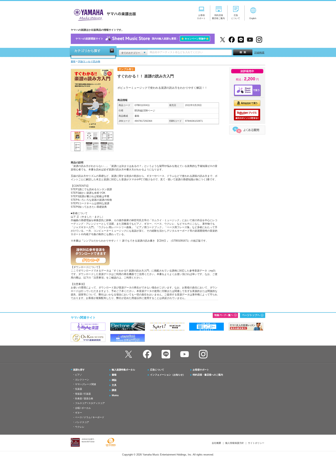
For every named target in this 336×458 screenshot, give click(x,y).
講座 (114, 390)
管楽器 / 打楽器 (83, 393)
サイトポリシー (256, 443)
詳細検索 (259, 52)
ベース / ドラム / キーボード (89, 417)
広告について (157, 369)
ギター (78, 412)
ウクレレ (79, 427)
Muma (115, 395)
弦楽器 (78, 389)
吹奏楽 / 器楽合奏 (84, 398)
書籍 (114, 374)
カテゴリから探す (87, 51)
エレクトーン (82, 379)
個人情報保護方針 (234, 443)
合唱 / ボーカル (83, 408)
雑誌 (114, 380)
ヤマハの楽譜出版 (104, 14)
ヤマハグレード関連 (85, 384)
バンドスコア (82, 422)
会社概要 (216, 443)
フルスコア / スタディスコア (90, 403)
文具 (114, 385)
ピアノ (78, 374)
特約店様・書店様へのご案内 (208, 374)
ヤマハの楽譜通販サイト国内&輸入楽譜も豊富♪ (142, 38)
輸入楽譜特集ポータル (123, 369)
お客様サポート (201, 369)
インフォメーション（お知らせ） (167, 374)
